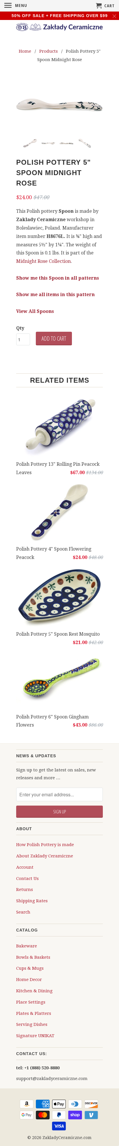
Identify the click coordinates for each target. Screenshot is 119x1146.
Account (25, 867)
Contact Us (27, 878)
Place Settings (30, 1001)
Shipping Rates (32, 900)
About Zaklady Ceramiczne (44, 855)
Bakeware (26, 945)
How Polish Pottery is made (45, 844)
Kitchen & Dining (34, 990)
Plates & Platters (33, 1013)
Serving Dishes (31, 1024)
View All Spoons (35, 311)
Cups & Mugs (30, 968)
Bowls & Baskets (33, 957)
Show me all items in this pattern (55, 294)
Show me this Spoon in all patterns (57, 277)
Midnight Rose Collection (43, 261)
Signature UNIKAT (35, 1035)
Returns (24, 889)
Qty (20, 328)
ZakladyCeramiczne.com (67, 1137)
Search (23, 911)
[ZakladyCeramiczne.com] (59, 28)
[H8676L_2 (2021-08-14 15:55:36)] (59, 105)
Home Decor (29, 979)
